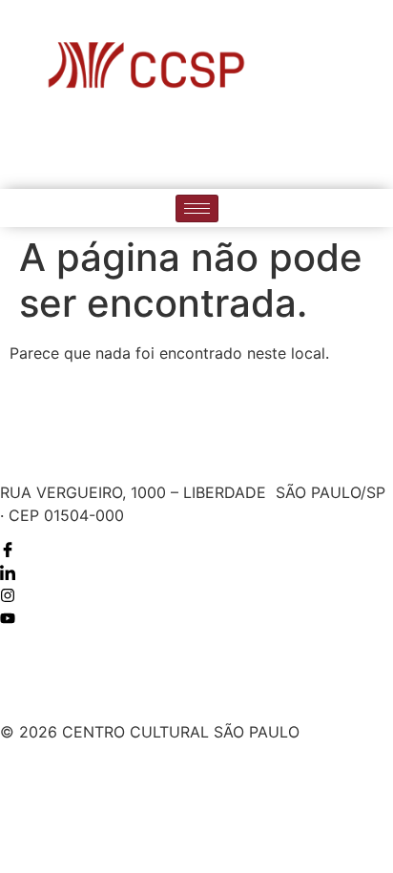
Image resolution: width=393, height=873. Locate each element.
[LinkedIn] (177, 147)
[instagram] (216, 147)
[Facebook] (138, 147)
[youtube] (255, 147)
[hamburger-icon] (197, 208)
